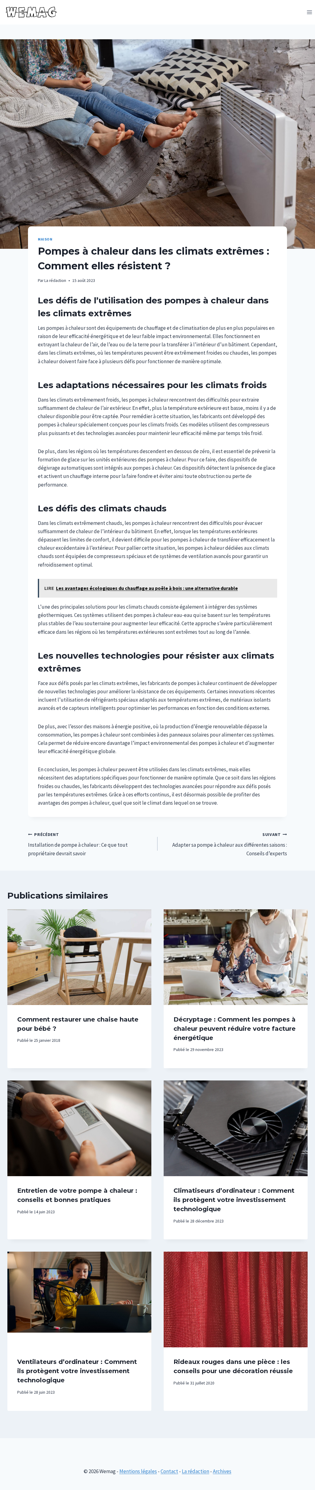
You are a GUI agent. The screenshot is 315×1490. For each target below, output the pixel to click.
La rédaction (55, 280)
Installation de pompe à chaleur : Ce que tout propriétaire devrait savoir (78, 844)
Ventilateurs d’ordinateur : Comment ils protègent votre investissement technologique (77, 1371)
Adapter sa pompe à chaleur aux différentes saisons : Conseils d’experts (229, 844)
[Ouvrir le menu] (309, 12)
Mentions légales (138, 1471)
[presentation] (79, 957)
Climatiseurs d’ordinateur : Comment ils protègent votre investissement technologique (233, 1200)
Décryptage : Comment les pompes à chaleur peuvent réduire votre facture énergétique (234, 1028)
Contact (169, 1471)
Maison (45, 239)
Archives (222, 1471)
